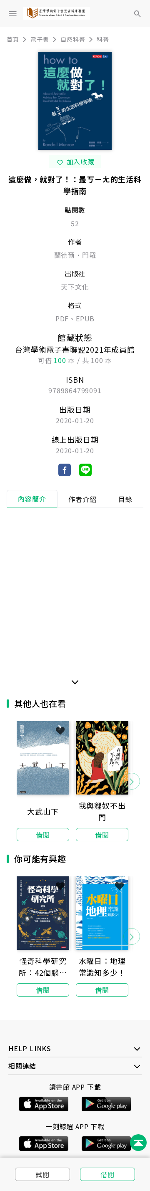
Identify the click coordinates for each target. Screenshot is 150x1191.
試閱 (42, 1174)
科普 (103, 39)
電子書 (39, 39)
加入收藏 (81, 161)
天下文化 (75, 287)
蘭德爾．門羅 (75, 255)
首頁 (13, 39)
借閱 (107, 1174)
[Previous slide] (18, 781)
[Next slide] (131, 781)
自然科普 (72, 39)
